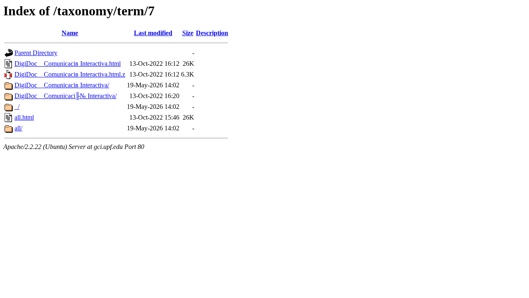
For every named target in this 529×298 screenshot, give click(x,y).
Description (212, 32)
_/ (16, 106)
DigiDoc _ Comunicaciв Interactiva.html (67, 63)
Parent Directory (35, 52)
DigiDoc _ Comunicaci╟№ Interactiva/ (65, 95)
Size (187, 32)
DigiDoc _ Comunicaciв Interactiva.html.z (69, 74)
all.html (24, 117)
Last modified (153, 32)
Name (70, 32)
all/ (18, 128)
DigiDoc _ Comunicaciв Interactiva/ (61, 85)
